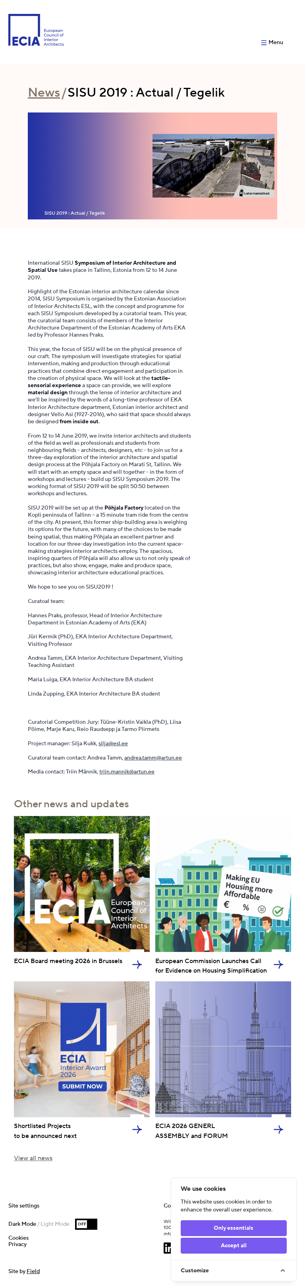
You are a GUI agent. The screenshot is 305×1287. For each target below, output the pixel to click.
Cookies (18, 1238)
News (44, 93)
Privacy (17, 1244)
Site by (24, 1271)
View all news (33, 1158)
